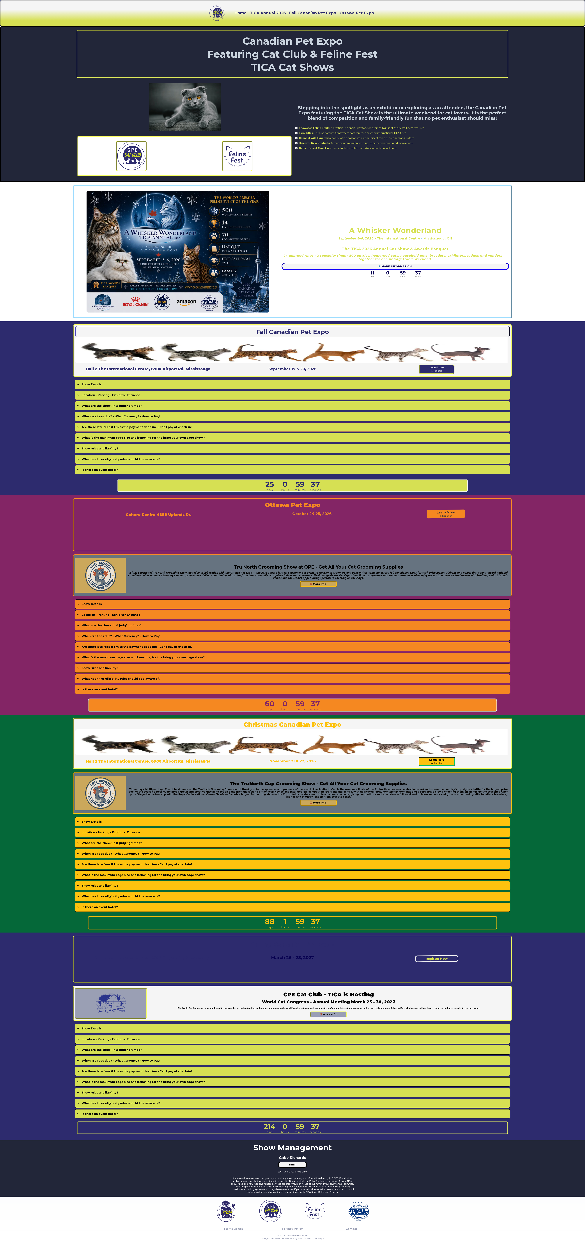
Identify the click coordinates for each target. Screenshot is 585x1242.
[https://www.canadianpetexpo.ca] (226, 1211)
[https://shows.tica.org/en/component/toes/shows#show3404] (217, 13)
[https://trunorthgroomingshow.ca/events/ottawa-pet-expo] (100, 575)
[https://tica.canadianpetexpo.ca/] (177, 252)
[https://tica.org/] (359, 1211)
